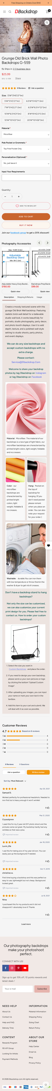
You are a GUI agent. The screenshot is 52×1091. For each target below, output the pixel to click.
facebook (37, 377)
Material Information (37, 1011)
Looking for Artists (10, 1054)
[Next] (47, 49)
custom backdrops (17, 669)
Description (9, 297)
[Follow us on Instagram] (12, 968)
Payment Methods (10, 1059)
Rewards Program (9, 1043)
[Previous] (4, 49)
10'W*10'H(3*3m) (12, 120)
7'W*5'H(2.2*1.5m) (13, 107)
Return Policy (34, 1028)
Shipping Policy (35, 1017)
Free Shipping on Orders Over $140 (26, 3)
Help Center (34, 1046)
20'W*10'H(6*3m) (35, 120)
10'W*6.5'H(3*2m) (12, 114)
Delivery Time (8, 1028)
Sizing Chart (34, 1022)
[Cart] (47, 11)
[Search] (10, 11)
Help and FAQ (8, 1022)
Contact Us (7, 1017)
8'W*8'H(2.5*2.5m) (36, 114)
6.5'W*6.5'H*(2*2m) (37, 107)
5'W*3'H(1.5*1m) (12, 101)
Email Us (32, 1052)
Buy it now (25, 225)
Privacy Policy (35, 1063)
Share (18, 78)
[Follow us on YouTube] (25, 968)
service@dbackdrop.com (26, 362)
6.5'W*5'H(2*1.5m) (34, 101)
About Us (6, 1011)
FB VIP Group (8, 1048)
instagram (41, 373)
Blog (31, 1057)
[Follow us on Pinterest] (18, 968)
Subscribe (42, 989)
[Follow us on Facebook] (5, 968)
